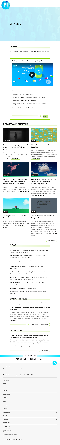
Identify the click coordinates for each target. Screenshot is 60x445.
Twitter (28, 375)
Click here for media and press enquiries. (12, 439)
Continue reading (15, 158)
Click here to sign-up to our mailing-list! (12, 368)
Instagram (16, 375)
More (44, 116)
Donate (33, 359)
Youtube (31, 375)
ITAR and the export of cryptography (27, 100)
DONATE (5, 408)
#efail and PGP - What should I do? (28, 288)
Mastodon (20, 375)
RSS (24, 375)
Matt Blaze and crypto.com (18, 97)
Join (42, 359)
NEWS (4, 387)
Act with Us (21, 359)
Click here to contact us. (8, 437)
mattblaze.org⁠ (42, 97)
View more (51, 240)
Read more (13, 320)
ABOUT (5, 405)
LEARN (5, 398)
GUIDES (5, 390)
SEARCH (5, 383)
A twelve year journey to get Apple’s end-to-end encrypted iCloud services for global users (43, 181)
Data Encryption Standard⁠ (26, 108)
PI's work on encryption (26, 94)
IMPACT (5, 401)
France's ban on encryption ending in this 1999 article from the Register (29, 104)
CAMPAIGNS (6, 394)
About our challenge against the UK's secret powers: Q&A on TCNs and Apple (15, 147)
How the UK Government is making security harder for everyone (33, 51)
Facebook (12, 375)
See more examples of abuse (39, 324)
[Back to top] (54, 363)
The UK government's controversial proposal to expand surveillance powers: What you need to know (15, 181)
